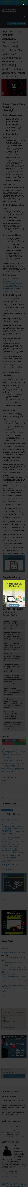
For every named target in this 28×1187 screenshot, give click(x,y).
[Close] (23, 5)
